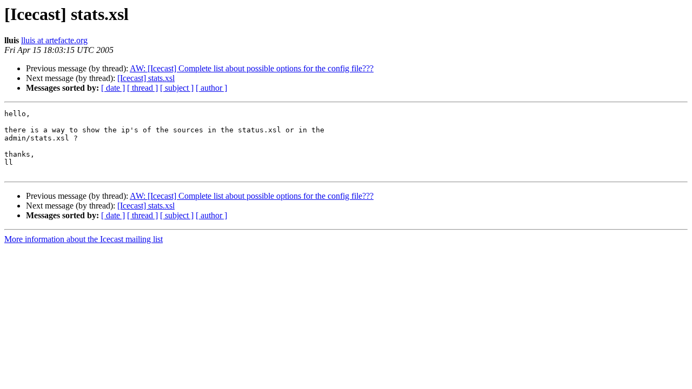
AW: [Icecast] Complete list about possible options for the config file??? (252, 68)
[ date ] (113, 87)
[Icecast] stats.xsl (146, 78)
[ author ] (211, 87)
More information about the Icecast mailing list (83, 239)
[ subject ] (177, 87)
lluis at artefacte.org (54, 40)
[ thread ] (142, 87)
